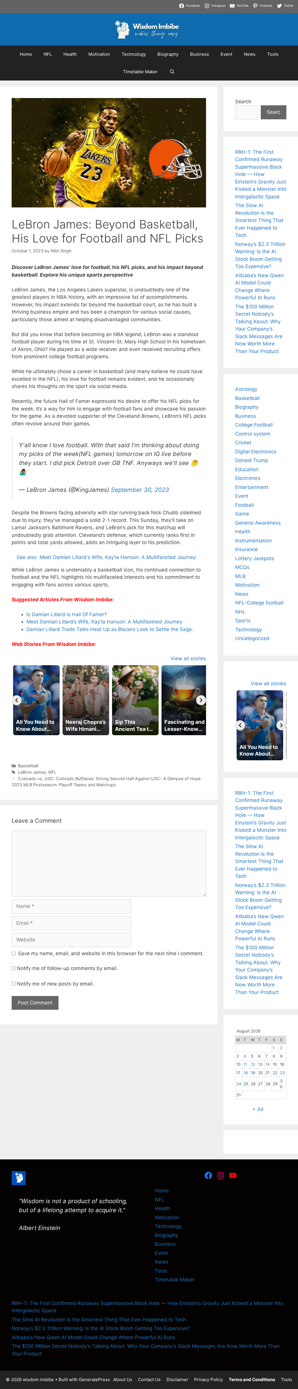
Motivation (99, 54)
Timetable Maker (140, 71)
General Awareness (258, 523)
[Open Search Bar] (172, 72)
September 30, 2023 (140, 489)
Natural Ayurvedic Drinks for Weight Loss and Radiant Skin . (218, 11)
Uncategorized (252, 638)
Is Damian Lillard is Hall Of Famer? (66, 614)
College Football (254, 425)
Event (226, 54)
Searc (273, 112)
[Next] (201, 700)
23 (282, 1072)
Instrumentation (253, 541)
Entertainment (251, 487)
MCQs (242, 567)
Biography (167, 54)
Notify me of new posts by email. (55, 984)
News (250, 54)
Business (199, 54)
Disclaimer (177, 1379)
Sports (243, 620)
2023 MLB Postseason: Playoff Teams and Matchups (64, 784)
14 (267, 1064)
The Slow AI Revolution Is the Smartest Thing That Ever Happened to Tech (259, 220)
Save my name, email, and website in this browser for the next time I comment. (111, 953)
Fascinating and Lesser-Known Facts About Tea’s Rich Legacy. (73, 11)
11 (245, 1064)
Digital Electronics (255, 452)
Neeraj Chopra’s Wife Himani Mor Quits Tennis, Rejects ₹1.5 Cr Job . (79, 3)
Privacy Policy (208, 1379)
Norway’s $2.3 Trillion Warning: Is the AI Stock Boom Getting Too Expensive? (101, 1328)
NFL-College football (259, 603)
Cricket (243, 442)
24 (238, 1084)
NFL (48, 54)
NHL (240, 612)
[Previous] (17, 700)
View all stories (188, 658)
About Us (122, 1379)
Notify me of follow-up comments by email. (67, 968)
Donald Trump (251, 460)
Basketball (28, 765)
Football (244, 505)
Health (70, 54)
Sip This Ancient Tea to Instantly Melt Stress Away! (219, 3)
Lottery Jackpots (254, 558)
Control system (252, 434)
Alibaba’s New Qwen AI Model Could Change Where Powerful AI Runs (93, 1337)
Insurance (246, 549)
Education (246, 469)
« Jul (258, 1109)
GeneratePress (94, 1379)
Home (26, 54)
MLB (240, 576)
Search (243, 101)
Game (242, 514)
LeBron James (32, 772)
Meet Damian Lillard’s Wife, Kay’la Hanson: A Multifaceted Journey (104, 622)
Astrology (246, 389)
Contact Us (149, 1379)
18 (246, 1072)
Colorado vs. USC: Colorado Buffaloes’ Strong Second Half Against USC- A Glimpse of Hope (109, 778)
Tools (273, 54)
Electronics (247, 478)
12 (253, 1064)
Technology (134, 54)
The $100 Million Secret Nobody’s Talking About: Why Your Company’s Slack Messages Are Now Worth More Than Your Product (259, 329)
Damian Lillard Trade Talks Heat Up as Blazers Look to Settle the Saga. (109, 629)
